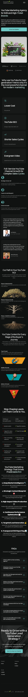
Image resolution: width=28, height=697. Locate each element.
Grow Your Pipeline (14, 29)
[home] (8, 2)
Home (2, 663)
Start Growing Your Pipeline (14, 651)
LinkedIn (2, 672)
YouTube (3, 674)
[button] (24, 2)
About (16, 663)
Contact (16, 665)
